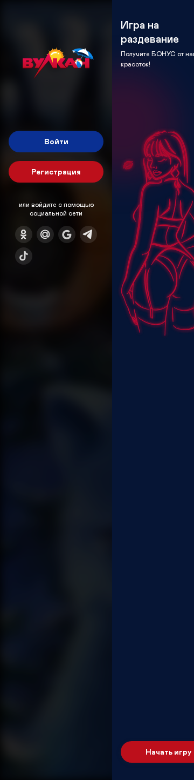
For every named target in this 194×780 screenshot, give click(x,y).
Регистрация (56, 171)
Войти (56, 141)
